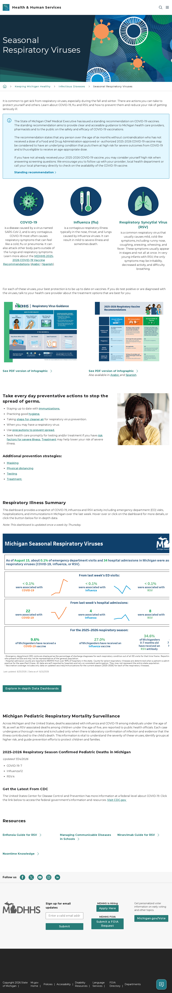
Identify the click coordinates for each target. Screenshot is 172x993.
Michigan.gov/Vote (151, 918)
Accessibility (64, 984)
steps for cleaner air (30, 419)
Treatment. (14, 479)
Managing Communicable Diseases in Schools (85, 837)
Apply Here (107, 908)
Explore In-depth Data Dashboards (32, 688)
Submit (64, 926)
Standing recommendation (34, 172)
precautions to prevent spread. (33, 430)
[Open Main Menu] (167, 7)
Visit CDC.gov (117, 800)
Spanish (47, 264)
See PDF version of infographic (25, 371)
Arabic (35, 264)
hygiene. (34, 414)
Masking (12, 463)
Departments (133, 984)
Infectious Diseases (72, 86)
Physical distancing (20, 468)
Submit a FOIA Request (107, 923)
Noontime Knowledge (19, 853)
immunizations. (49, 408)
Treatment (48, 439)
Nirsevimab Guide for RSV (136, 835)
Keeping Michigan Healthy (33, 86)
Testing (12, 473)
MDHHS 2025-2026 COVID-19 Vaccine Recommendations (28, 260)
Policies (48, 984)
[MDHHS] (5, 86)
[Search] (161, 7)
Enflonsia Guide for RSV (20, 835)
